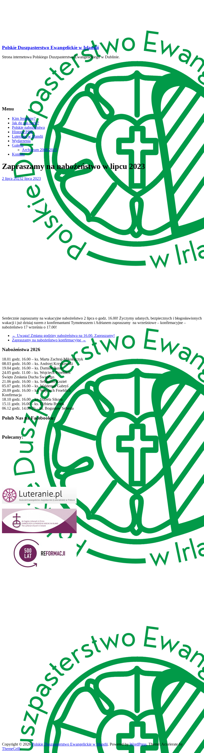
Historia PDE (22, 132)
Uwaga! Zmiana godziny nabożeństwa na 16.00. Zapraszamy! (63, 335)
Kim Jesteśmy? (24, 118)
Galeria (17, 145)
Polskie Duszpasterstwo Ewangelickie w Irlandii (50, 47)
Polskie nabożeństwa (28, 127)
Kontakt (18, 154)
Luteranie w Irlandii (27, 136)
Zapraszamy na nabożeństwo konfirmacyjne (49, 340)
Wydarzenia (21, 141)
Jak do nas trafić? (25, 123)
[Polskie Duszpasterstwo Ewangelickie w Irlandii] (39, 38)
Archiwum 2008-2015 (39, 150)
